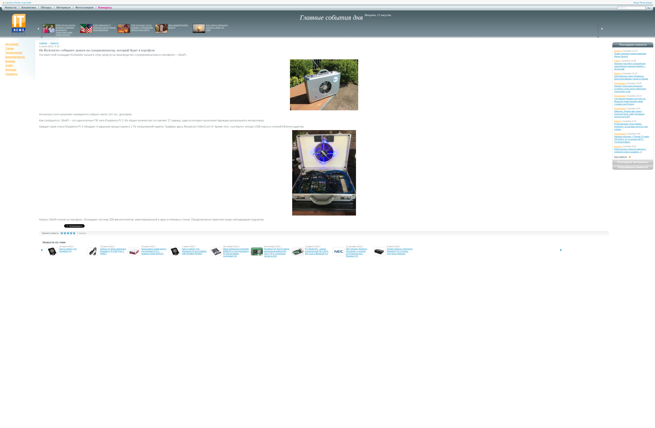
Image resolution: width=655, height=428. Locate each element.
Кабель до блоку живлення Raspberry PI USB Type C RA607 (113, 251)
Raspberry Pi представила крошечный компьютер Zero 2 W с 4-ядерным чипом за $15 (277, 252)
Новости (54, 43)
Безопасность (15, 57)
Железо (10, 69)
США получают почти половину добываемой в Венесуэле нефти (142, 27)
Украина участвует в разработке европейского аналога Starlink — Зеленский (630, 66)
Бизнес (10, 61)
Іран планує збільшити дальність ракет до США (217, 27)
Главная (43, 43)
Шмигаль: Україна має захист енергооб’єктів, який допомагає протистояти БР (629, 114)
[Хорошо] (70, 233)
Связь (9, 48)
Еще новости (620, 157)
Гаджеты (11, 74)
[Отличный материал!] (74, 233)
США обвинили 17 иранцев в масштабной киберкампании (104, 27)
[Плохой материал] (64, 233)
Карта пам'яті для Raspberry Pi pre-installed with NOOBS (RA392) (194, 251)
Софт (9, 65)
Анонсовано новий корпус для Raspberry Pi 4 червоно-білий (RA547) (154, 251)
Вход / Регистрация (643, 3)
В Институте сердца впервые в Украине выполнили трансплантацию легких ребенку (66, 30)
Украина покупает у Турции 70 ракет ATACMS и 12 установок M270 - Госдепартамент (631, 139)
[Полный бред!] (61, 233)
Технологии (13, 52)
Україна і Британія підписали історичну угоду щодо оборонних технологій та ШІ (630, 89)
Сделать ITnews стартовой (18, 3)
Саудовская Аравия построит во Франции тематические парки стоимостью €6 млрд (630, 101)
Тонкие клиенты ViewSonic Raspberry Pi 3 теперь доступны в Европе (400, 251)
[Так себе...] (67, 233)
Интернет (12, 44)
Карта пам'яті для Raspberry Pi (68, 250)
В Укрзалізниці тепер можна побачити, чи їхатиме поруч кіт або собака (631, 127)
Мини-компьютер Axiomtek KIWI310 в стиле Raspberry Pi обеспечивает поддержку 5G (236, 252)
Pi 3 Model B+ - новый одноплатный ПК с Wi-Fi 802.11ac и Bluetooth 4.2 (317, 251)
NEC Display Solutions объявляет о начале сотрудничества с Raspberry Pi (357, 252)
